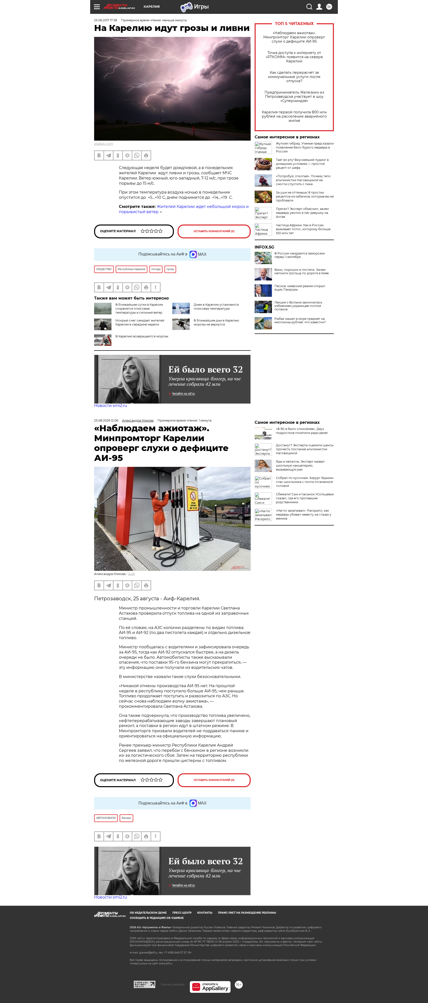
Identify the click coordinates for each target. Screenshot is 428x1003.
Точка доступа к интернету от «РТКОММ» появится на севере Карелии (294, 57)
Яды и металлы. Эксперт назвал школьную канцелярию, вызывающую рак (300, 465)
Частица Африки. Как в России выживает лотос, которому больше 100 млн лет (303, 229)
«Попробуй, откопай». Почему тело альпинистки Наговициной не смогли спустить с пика (303, 180)
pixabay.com (103, 144)
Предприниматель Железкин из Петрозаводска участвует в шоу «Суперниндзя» (294, 96)
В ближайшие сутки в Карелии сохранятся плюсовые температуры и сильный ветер (139, 308)
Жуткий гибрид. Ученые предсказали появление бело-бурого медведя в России (305, 147)
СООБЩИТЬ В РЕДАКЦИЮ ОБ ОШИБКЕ (157, 918)
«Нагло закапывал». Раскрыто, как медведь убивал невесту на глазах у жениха (303, 514)
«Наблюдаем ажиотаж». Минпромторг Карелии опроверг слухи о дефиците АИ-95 (294, 37)
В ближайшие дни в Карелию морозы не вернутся (216, 322)
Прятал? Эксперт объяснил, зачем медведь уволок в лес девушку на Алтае (302, 213)
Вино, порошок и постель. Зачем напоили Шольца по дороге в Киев (301, 271)
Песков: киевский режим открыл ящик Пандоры (299, 287)
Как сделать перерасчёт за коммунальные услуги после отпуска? (294, 77)
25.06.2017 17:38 (105, 20)
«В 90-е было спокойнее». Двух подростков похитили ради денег (302, 431)
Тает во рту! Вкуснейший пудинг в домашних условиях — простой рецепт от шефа (302, 164)
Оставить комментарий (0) (214, 231)
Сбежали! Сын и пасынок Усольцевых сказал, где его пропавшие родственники (305, 498)
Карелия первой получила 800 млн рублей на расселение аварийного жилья (294, 116)
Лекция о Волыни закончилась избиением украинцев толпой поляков (298, 306)
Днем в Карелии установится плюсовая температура (216, 306)
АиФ (131, 574)
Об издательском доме (148, 912)
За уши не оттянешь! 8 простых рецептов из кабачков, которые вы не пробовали (305, 196)
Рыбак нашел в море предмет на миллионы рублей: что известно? (300, 320)
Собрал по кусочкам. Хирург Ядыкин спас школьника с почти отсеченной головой (304, 482)
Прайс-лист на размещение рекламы (247, 912)
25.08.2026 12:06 (106, 420)
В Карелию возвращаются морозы (141, 336)
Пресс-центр (181, 912)
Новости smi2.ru (110, 405)
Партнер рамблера (172, 984)
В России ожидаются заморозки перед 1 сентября (299, 255)
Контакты (204, 912)
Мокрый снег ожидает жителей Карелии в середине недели (139, 322)
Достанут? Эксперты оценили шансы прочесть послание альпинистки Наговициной (304, 449)
